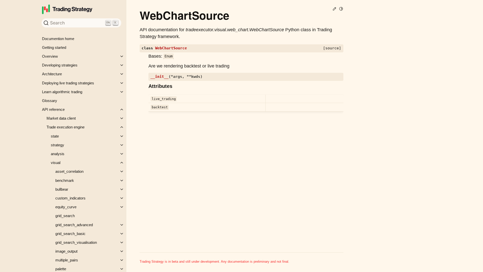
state (55, 136)
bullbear (61, 189)
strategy (57, 145)
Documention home (58, 39)
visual (55, 162)
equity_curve (65, 207)
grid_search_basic (70, 233)
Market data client (61, 118)
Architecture (52, 74)
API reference (53, 109)
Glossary (49, 100)
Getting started (54, 47)
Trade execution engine (66, 127)
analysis (57, 154)
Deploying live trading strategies (68, 83)
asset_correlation (69, 171)
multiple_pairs (66, 260)
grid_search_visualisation (76, 242)
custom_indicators (70, 198)
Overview (50, 56)
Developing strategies (59, 65)
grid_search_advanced (74, 225)
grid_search (65, 216)
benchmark (64, 180)
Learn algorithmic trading (62, 92)
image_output (66, 251)
